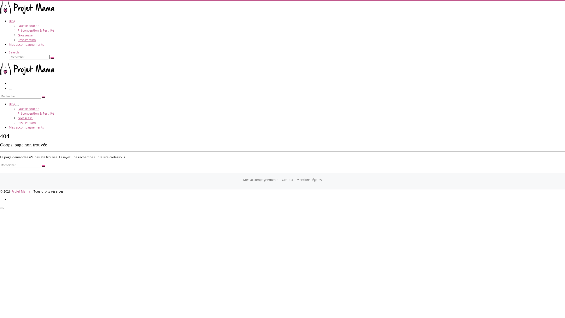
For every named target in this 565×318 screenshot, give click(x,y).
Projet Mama (20, 191)
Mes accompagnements (261, 180)
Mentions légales (309, 180)
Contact (287, 180)
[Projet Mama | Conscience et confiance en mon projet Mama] (27, 13)
